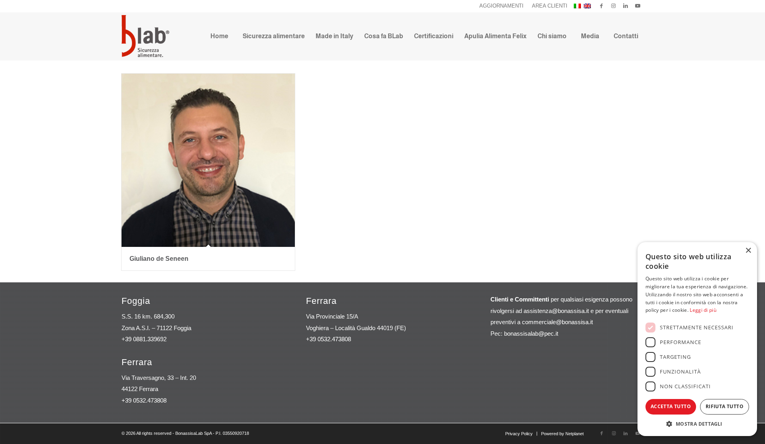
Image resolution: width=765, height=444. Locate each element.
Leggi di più (703, 310)
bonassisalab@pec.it (531, 333)
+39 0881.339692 (144, 339)
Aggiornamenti (501, 6)
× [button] (748, 251)
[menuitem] (501, 6)
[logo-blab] (145, 36)
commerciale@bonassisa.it (557, 322)
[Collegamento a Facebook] (601, 6)
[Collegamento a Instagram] (613, 6)
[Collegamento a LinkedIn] (625, 6)
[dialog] (697, 339)
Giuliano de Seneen (158, 258)
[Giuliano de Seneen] (208, 160)
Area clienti (549, 6)
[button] (697, 424)
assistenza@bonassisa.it (556, 310)
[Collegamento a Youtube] (637, 6)
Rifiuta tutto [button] (724, 406)
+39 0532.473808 (144, 400)
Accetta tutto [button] (671, 406)
